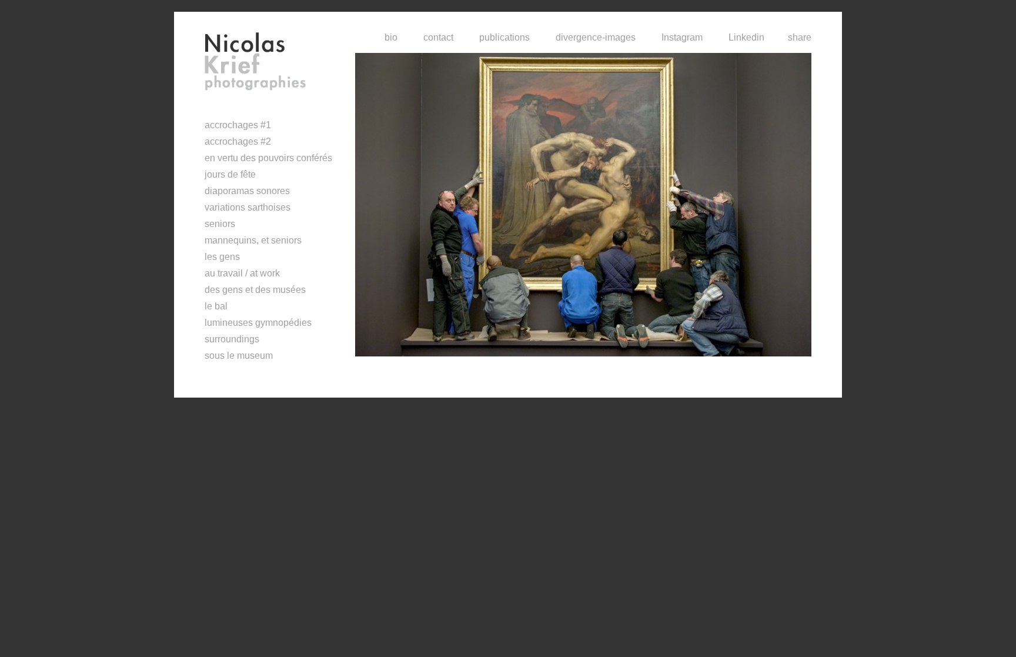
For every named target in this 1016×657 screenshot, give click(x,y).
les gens (222, 257)
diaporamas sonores (247, 191)
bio (391, 37)
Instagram (682, 37)
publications (504, 37)
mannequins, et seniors (253, 240)
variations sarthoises (247, 207)
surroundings (232, 339)
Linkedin (746, 37)
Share (799, 37)
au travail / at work (242, 273)
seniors (220, 224)
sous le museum (239, 356)
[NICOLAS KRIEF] (280, 61)
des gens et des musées (255, 290)
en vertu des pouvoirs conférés (268, 158)
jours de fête (230, 174)
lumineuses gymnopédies (258, 323)
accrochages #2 (238, 141)
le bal (216, 306)
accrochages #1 (238, 125)
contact (438, 37)
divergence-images (596, 37)
